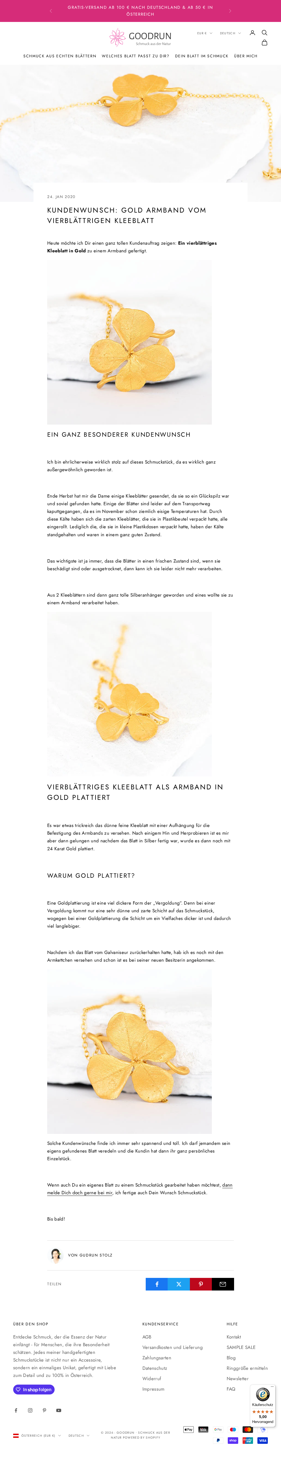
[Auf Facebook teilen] (157, 1284)
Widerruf (151, 1378)
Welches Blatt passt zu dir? (135, 56)
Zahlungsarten (156, 1357)
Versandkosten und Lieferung (172, 1347)
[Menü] (272, 1388)
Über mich (246, 56)
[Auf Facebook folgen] (16, 1410)
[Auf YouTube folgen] (58, 1410)
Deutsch (227, 33)
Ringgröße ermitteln (247, 1368)
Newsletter (238, 1378)
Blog (231, 1357)
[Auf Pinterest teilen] (201, 1284)
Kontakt (234, 1337)
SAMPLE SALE (241, 1347)
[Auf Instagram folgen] (30, 1410)
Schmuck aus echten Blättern (59, 56)
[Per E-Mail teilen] (223, 1284)
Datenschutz (154, 1368)
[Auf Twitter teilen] (179, 1284)
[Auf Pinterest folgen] (44, 1410)
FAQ (231, 1389)
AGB (146, 1337)
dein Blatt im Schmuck (202, 56)
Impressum (153, 1389)
